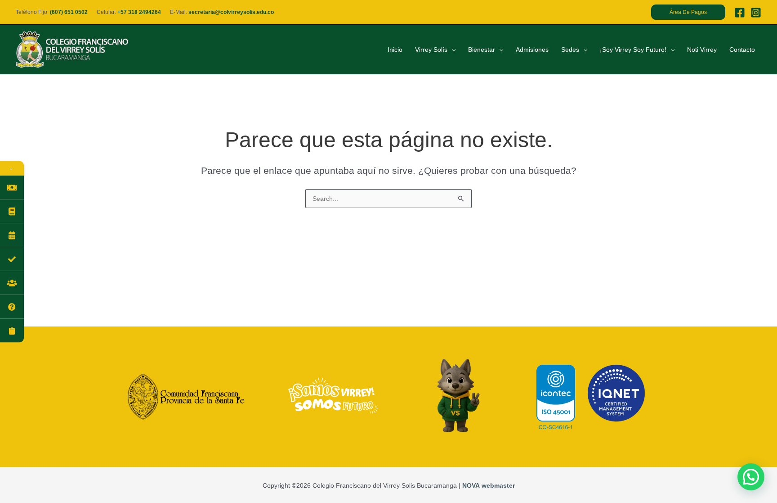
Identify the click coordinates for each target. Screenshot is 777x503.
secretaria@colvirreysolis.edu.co (231, 12)
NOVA (471, 485)
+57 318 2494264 (139, 12)
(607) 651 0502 (69, 12)
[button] (688, 12)
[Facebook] (739, 12)
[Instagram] (755, 12)
